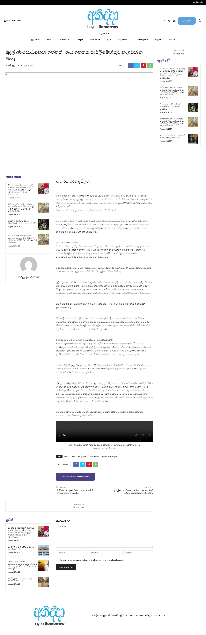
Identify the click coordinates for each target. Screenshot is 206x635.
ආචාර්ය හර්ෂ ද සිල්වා (109, 456)
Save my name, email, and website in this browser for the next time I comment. (93, 560)
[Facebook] (164, 21)
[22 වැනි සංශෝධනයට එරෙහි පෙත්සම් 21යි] (43, 550)
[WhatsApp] (150, 65)
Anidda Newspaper (79, 456)
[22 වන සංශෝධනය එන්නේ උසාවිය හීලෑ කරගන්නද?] (193, 139)
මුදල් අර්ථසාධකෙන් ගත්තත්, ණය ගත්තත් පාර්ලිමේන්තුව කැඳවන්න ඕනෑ (133, 491)
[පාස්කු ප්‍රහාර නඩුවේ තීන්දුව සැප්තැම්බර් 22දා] (43, 582)
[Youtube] (174, 21)
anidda (66, 456)
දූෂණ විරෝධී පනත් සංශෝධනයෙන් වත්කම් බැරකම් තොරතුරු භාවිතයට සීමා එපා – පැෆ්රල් (22, 565)
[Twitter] (169, 21)
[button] (199, 20)
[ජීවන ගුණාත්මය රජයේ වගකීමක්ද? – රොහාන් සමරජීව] (43, 224)
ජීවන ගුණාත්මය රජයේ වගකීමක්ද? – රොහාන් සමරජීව (22, 222)
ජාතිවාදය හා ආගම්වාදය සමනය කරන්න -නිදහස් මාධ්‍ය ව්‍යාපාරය (75, 491)
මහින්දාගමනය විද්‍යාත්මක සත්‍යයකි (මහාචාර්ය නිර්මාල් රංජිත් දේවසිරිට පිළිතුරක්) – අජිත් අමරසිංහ (21, 207)
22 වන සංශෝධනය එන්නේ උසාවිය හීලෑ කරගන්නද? (172, 136)
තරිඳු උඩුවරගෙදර (15, 65)
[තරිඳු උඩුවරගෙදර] (28, 265)
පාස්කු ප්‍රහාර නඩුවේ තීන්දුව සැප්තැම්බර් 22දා (20, 579)
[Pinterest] (143, 65)
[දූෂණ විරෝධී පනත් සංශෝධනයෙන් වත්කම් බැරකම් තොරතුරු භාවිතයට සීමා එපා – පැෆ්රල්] (43, 565)
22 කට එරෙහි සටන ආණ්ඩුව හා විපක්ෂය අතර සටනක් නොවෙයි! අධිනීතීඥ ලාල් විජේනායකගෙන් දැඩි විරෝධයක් (21, 190)
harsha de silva (93, 456)
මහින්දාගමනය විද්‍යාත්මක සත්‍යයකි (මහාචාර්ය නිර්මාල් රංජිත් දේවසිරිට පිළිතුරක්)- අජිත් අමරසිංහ (22, 239)
